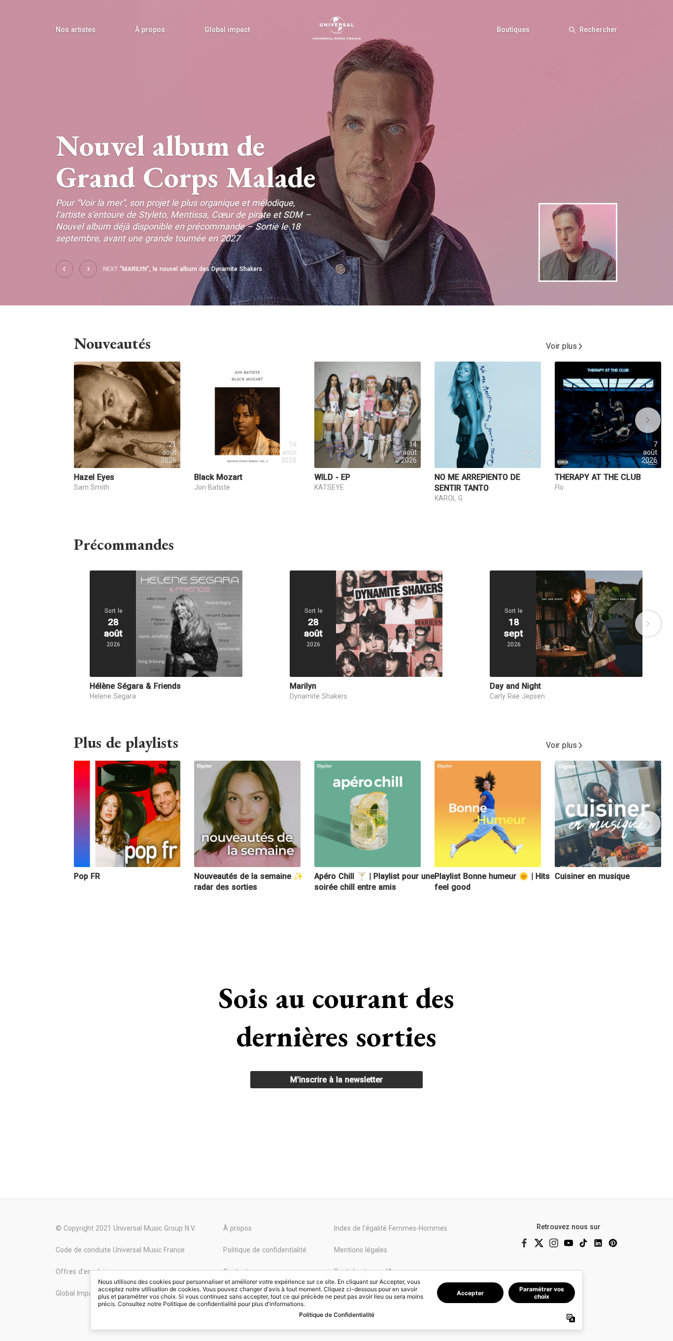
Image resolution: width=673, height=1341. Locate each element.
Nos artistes (76, 30)
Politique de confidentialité (264, 1250)
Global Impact (77, 1293)
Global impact (227, 30)
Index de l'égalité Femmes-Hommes (390, 1228)
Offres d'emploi (80, 1271)
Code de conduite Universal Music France (120, 1250)
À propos (150, 30)
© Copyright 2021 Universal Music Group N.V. (126, 1228)
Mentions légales (360, 1250)
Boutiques (513, 30)
